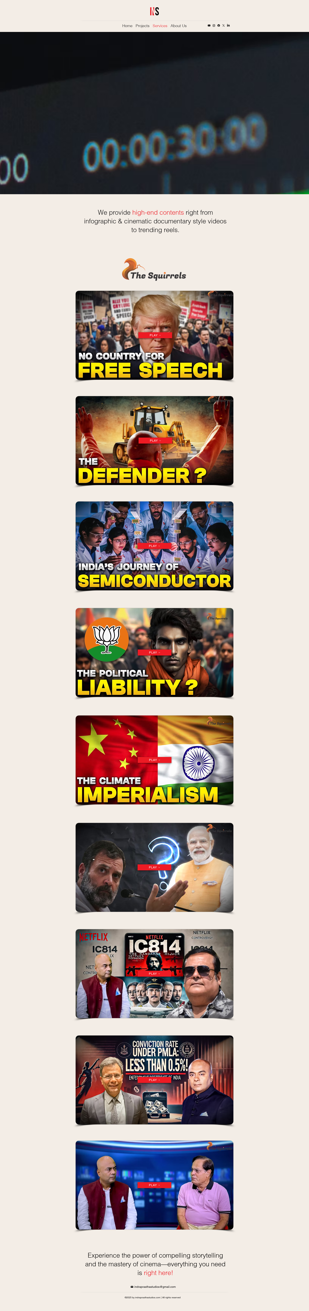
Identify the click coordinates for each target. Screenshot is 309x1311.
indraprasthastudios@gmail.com (155, 1286)
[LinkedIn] (228, 25)
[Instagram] (213, 25)
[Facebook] (218, 25)
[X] (223, 25)
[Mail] (132, 1287)
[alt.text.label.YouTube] (209, 25)
